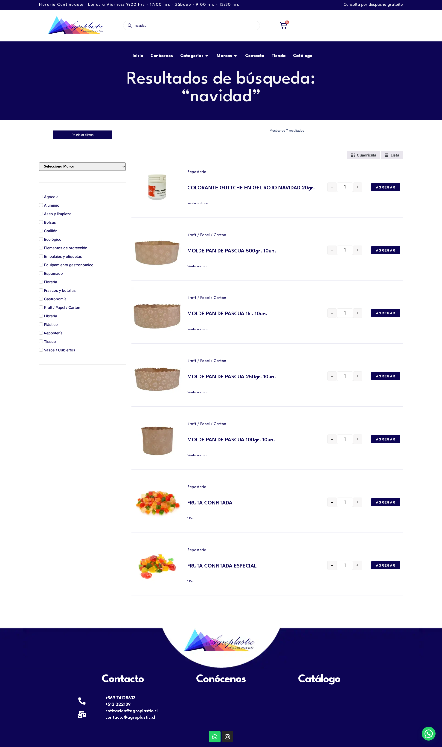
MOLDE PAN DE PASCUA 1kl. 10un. (227, 313)
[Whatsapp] (215, 736)
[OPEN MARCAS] (235, 55)
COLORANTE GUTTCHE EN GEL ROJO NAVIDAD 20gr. (251, 188)
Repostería (196, 172)
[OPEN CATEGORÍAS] (207, 55)
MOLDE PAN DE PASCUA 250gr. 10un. (231, 376)
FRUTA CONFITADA (210, 503)
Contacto (123, 679)
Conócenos (221, 679)
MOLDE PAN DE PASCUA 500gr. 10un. (231, 251)
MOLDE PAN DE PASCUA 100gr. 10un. (231, 440)
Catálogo (319, 679)
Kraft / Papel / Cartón (206, 235)
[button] (429, 734)
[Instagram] (227, 736)
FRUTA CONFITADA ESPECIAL (222, 566)
